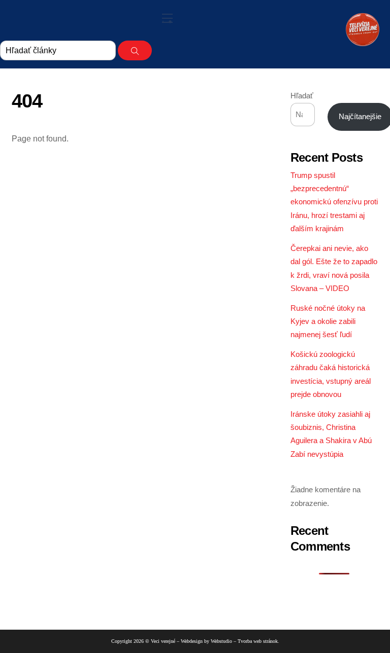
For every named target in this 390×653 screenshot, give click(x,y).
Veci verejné (163, 641)
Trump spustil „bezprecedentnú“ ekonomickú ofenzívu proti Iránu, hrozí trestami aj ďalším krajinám (334, 202)
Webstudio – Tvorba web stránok (244, 641)
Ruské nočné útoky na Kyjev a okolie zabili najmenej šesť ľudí (327, 321)
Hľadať (301, 95)
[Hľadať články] (135, 50)
